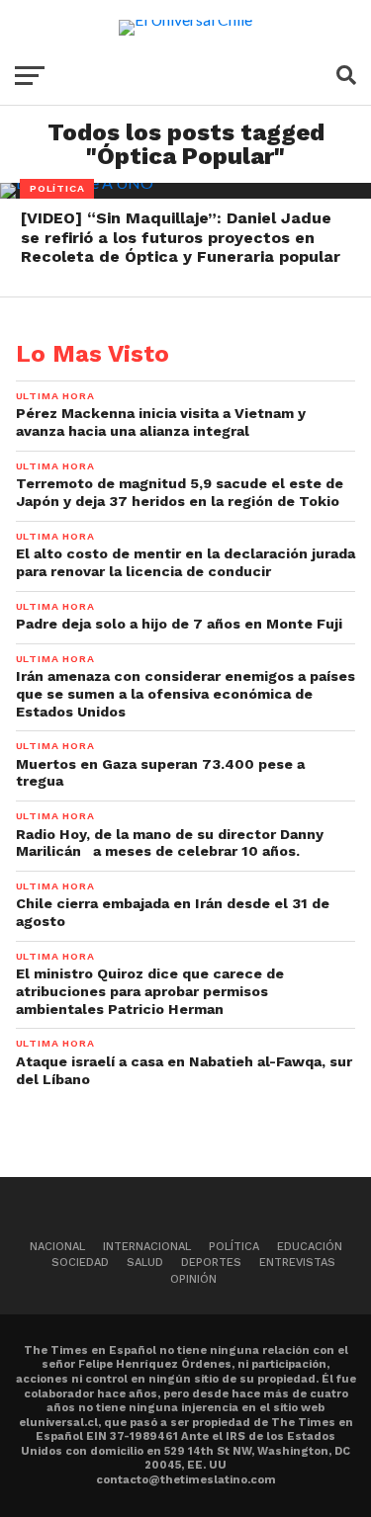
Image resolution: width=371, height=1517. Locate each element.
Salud (145, 1262)
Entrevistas (297, 1262)
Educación (309, 1246)
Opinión (193, 1279)
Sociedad (80, 1262)
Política (234, 1246)
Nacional (57, 1246)
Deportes (211, 1262)
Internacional (147, 1246)
